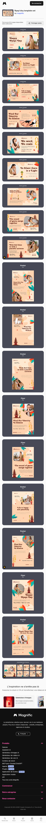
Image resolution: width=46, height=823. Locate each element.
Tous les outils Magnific (10, 780)
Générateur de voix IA (10, 758)
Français (23, 734)
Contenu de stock (8, 761)
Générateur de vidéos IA (11, 755)
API (3, 777)
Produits (5, 743)
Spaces (5, 747)
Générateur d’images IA (10, 753)
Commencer (7, 786)
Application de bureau (13, 772)
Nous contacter (8, 798)
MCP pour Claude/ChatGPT (12, 764)
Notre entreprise (9, 792)
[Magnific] (4, 3)
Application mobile (9, 774)
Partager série (36, 23)
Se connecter (37, 3)
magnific (20, 13)
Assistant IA (6, 750)
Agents (7, 766)
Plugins (8, 769)
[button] (23, 734)
